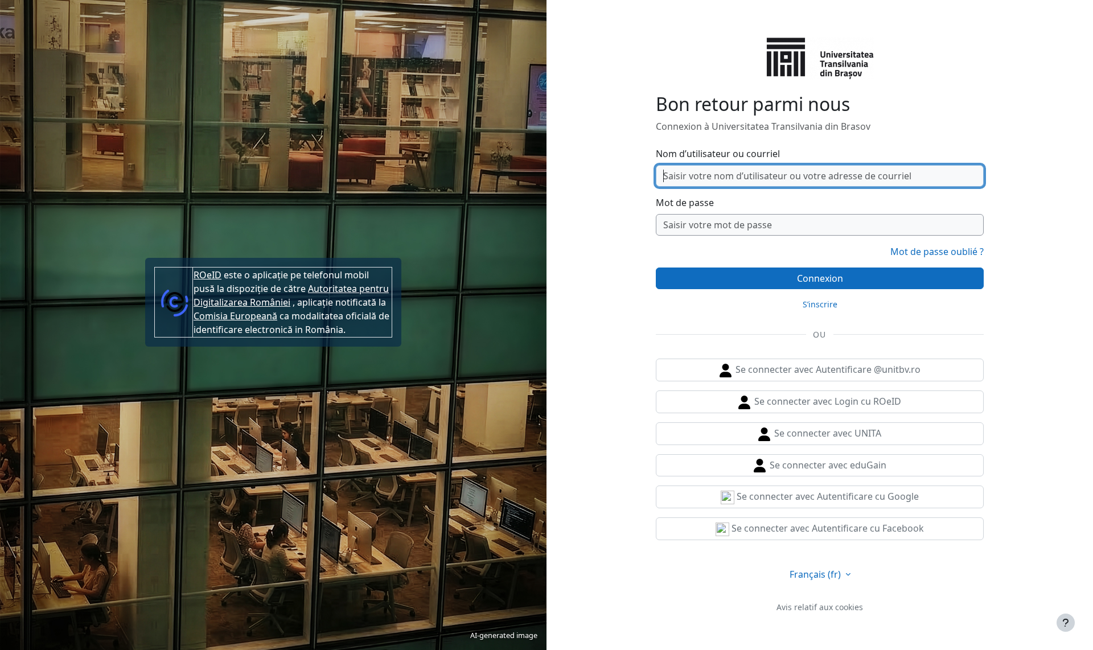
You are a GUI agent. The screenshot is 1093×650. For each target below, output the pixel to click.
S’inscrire (820, 304)
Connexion (820, 278)
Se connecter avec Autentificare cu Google (826, 496)
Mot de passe (685, 202)
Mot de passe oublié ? (937, 251)
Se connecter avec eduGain (826, 465)
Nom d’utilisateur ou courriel (718, 153)
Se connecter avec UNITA (826, 433)
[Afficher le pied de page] (1066, 623)
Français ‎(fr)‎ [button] (816, 574)
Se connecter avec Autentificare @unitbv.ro (827, 369)
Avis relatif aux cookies (819, 607)
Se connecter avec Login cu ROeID (826, 401)
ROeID (207, 275)
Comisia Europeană (235, 316)
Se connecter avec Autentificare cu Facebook (826, 528)
